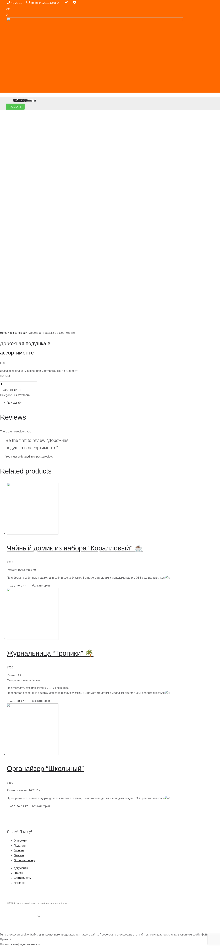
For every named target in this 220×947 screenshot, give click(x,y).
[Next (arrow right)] (11, 930)
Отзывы (19, 855)
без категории (18, 332)
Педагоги (20, 845)
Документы (21, 868)
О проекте (20, 840)
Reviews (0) (14, 402)
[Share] (11, 925)
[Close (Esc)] (3, 925)
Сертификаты (22, 877)
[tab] (88, 402)
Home (3, 332)
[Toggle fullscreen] (18, 925)
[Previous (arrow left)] (3, 930)
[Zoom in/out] (26, 925)
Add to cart (12, 390)
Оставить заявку (24, 860)
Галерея (19, 850)
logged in (27, 456)
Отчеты (18, 873)
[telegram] (75, 2)
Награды (19, 882)
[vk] (67, 2)
